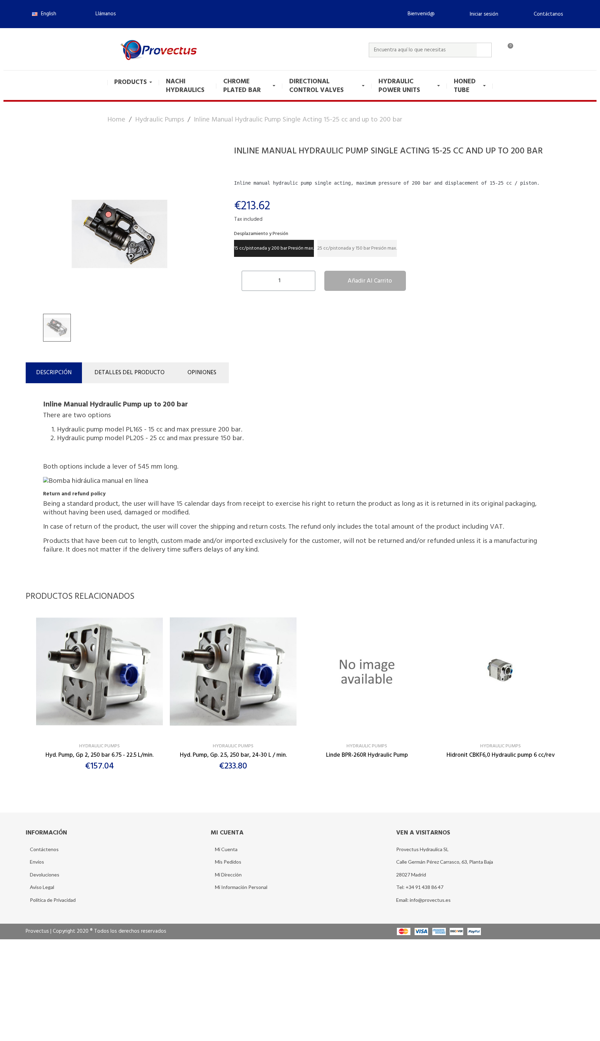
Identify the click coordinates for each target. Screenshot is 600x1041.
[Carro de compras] (507, 50)
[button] (102, 14)
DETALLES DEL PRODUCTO (129, 372)
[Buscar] (484, 50)
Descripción (54, 372)
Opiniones (202, 372)
